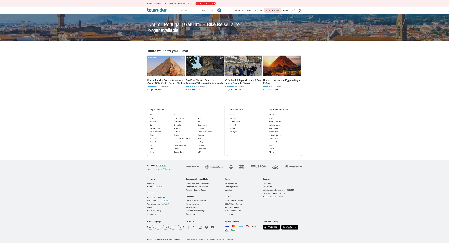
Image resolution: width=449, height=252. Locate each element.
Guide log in (228, 190)
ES (166, 227)
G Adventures (235, 121)
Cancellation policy (154, 211)
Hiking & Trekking (275, 121)
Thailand (177, 128)
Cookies (213, 239)
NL (181, 227)
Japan (176, 115)
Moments (258, 10)
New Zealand (179, 118)
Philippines (178, 121)
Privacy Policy (203, 239)
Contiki (232, 115)
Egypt (152, 135)
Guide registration (231, 187)
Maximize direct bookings (195, 211)
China (152, 149)
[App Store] (271, 227)
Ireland (200, 118)
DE (158, 227)
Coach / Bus (273, 138)
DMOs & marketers (231, 207)
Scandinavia (202, 125)
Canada (201, 145)
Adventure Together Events (196, 190)
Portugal (201, 128)
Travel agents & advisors (233, 200)
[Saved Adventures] (293, 10)
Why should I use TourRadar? (158, 204)
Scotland (201, 135)
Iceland (200, 115)
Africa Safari (273, 132)
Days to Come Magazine (156, 197)
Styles (249, 10)
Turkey (200, 142)
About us (150, 183)
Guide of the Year (230, 183)
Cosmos (233, 118)
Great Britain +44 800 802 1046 (274, 193)
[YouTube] (212, 227)
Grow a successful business (196, 200)
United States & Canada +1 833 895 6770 (278, 190)
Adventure (272, 115)
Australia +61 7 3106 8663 (273, 197)
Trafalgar (233, 132)
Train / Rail (273, 142)
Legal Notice (190, 239)
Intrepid (233, 125)
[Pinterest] (206, 227)
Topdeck (233, 128)
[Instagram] (200, 227)
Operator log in (191, 214)
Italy (199, 121)
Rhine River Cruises (205, 132)
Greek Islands (179, 152)
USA (199, 152)
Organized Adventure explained (197, 183)
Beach (271, 145)
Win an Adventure (158, 200)
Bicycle (271, 118)
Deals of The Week (272, 10)
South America (155, 132)
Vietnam (177, 132)
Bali (151, 145)
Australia (153, 121)
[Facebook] (188, 227)
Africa (152, 115)
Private (271, 152)
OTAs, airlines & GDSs (232, 211)
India (152, 152)
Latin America (155, 128)
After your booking (154, 207)
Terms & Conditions (226, 239)
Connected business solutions (197, 187)
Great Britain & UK (181, 145)
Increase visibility (192, 207)
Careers (154, 187)
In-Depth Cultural (275, 135)
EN (150, 227)
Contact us (267, 183)
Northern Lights (274, 125)
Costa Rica (202, 149)
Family (271, 149)
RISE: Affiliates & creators (233, 204)
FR (173, 227)
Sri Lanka (177, 125)
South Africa (154, 142)
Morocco (153, 138)
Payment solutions (192, 204)
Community (151, 214)
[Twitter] (194, 227)
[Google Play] (289, 227)
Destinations (238, 10)
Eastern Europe (180, 142)
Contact (286, 10)
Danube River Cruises (182, 138)
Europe (153, 125)
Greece (176, 149)
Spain (200, 138)
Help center (267, 187)
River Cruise (273, 128)
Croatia (176, 135)
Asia (151, 118)
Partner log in (229, 214)
